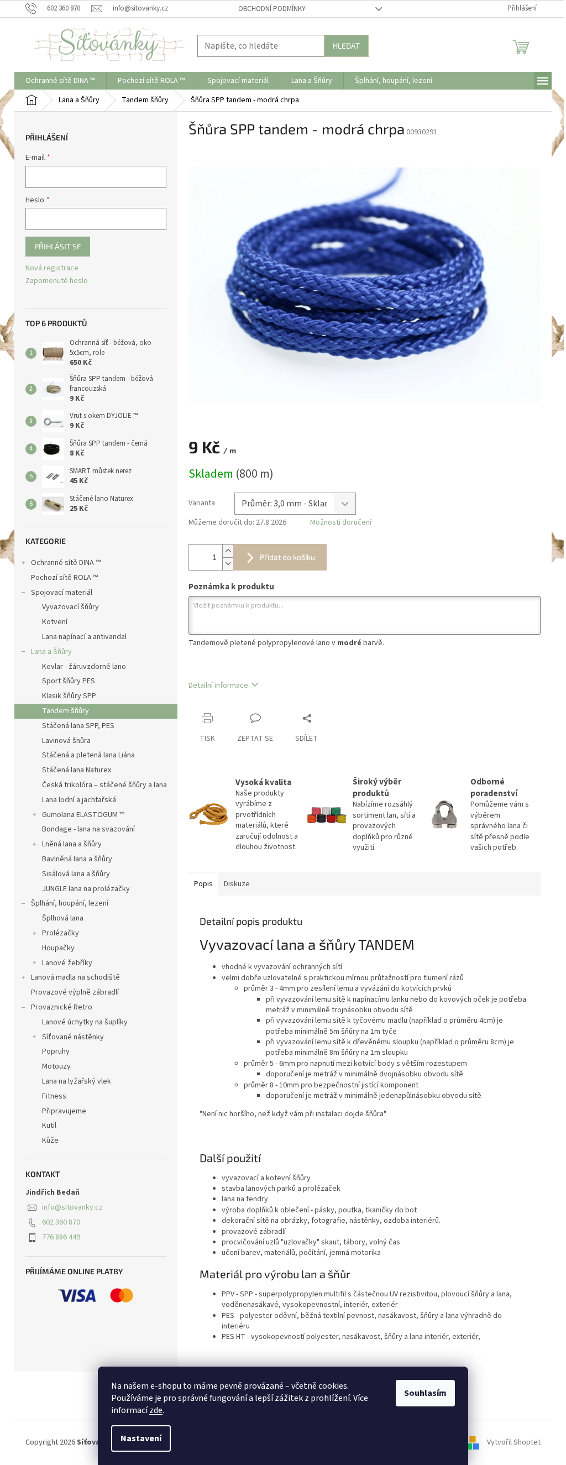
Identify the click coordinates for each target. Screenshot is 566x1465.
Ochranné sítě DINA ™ (66, 562)
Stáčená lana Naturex (76, 770)
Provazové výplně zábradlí (75, 992)
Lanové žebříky (67, 963)
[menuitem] (60, 81)
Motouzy (56, 1066)
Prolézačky (60, 933)
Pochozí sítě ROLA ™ (64, 577)
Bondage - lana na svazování (88, 829)
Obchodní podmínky (272, 9)
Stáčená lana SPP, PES (78, 725)
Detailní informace (218, 685)
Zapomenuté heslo (56, 281)
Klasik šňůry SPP (69, 696)
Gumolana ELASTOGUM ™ (83, 814)
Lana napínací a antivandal (84, 636)
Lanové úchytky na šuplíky (85, 1022)
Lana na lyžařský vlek (76, 1081)
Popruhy (56, 1051)
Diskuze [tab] (237, 884)
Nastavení (140, 1438)
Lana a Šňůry (51, 651)
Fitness (54, 1096)
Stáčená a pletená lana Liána (88, 755)
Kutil (49, 1125)
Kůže (50, 1140)
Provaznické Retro (61, 1007)
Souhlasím (425, 1393)
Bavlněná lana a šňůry (77, 859)
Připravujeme (64, 1111)
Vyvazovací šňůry (70, 607)
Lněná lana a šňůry (72, 844)
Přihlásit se (57, 246)
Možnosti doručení (340, 522)
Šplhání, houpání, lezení (69, 903)
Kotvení (54, 621)
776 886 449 (61, 1237)
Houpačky (58, 948)
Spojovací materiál (61, 592)
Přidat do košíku (287, 557)
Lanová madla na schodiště (75, 977)
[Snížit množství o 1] (227, 563)
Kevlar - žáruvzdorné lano (84, 666)
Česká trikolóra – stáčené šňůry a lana (104, 785)
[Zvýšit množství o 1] (227, 551)
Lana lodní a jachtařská (79, 799)
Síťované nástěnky (73, 1037)
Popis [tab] (203, 884)
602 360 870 (61, 1222)
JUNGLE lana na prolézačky (86, 888)
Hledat (346, 45)
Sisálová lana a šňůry (76, 874)
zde (156, 1410)
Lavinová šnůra (66, 740)
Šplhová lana (62, 918)
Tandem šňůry (65, 710)
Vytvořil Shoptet (514, 1442)
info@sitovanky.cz (72, 1207)
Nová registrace (51, 268)
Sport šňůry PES (68, 681)
